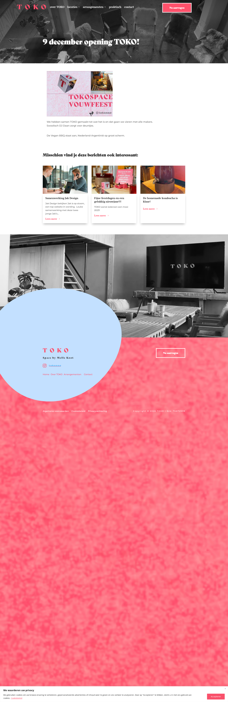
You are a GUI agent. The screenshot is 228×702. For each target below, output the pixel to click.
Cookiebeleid (16, 698)
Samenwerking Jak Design (61, 198)
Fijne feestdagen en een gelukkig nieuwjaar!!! (109, 199)
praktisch (115, 7)
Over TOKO (56, 374)
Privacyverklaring (97, 411)
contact (129, 7)
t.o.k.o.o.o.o (55, 365)
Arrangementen (72, 374)
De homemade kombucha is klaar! (160, 199)
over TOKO (57, 7)
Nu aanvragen (176, 7)
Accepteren (216, 696)
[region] (114, 694)
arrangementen (93, 7)
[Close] (225, 688)
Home (46, 374)
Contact (88, 374)
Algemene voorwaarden (56, 411)
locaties (72, 7)
